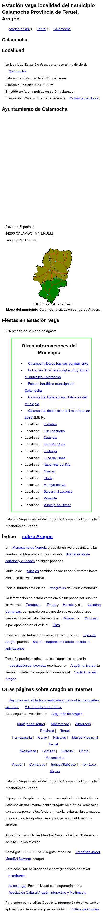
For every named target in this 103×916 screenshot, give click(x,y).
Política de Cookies (84, 909)
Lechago (50, 451)
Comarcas (37, 764)
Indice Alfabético (63, 764)
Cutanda (50, 437)
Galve (42, 737)
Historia (67, 751)
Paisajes (59, 737)
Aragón (17, 764)
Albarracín (83, 724)
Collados (50, 424)
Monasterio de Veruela (29, 547)
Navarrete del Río (57, 464)
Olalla (48, 478)
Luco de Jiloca (54, 458)
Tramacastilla (22, 737)
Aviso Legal (17, 886)
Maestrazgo (60, 724)
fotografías (58, 588)
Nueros (49, 471)
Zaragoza (33, 605)
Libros (83, 751)
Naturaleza (28, 751)
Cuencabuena (54, 431)
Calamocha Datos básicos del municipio (58, 363)
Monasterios (55, 757)
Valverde (50, 498)
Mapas (55, 771)
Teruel (41, 29)
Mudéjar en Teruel (31, 724)
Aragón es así (19, 29)
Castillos (48, 751)
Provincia (47, 731)
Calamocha (62, 29)
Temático (89, 764)
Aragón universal (83, 665)
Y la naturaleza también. (43, 707)
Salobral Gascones (58, 491)
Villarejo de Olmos (57, 505)
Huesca (68, 605)
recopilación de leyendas (27, 665)
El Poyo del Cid (55, 485)
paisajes (32, 571)
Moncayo (91, 618)
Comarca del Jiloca (84, 98)
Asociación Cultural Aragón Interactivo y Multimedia (47, 892)
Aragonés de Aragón (67, 714)
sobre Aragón (37, 536)
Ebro (56, 625)
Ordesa (68, 618)
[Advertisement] (51, 168)
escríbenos (17, 875)
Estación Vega (54, 444)
